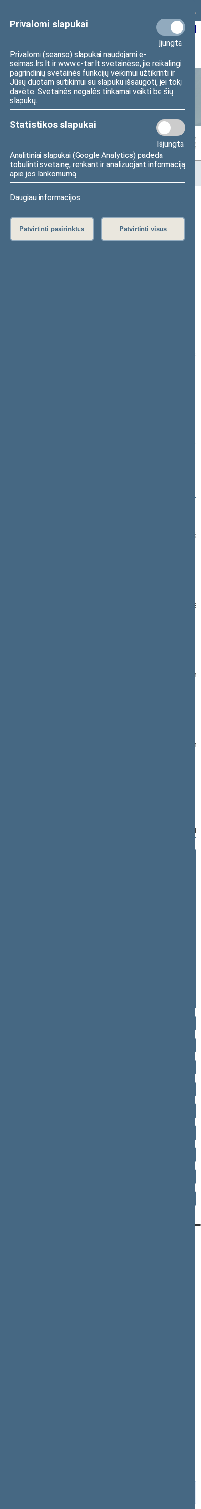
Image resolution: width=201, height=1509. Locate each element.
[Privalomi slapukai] (170, 27)
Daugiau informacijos (45, 197)
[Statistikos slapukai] (170, 127)
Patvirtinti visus (143, 228)
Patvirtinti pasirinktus (52, 228)
